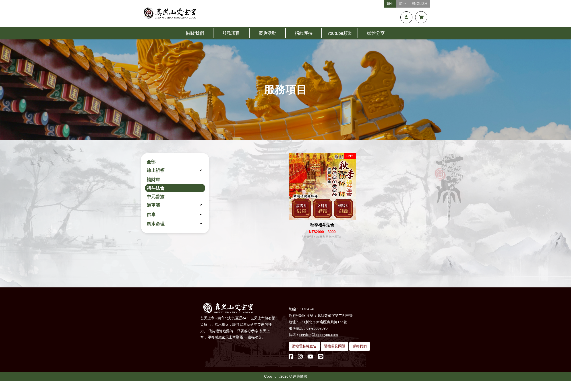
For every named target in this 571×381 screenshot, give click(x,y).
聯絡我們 (359, 346)
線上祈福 (156, 170)
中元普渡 (156, 196)
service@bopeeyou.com (318, 335)
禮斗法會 (156, 188)
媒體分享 (376, 33)
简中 (402, 4)
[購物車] (421, 17)
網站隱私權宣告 (304, 346)
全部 (151, 161)
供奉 (151, 214)
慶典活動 (267, 33)
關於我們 (195, 33)
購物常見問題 (334, 346)
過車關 (153, 205)
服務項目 (231, 33)
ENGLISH (419, 4)
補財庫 (153, 179)
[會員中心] (406, 17)
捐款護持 (303, 33)
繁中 (390, 4)
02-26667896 (317, 328)
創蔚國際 (300, 376)
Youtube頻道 (339, 33)
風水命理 (156, 223)
